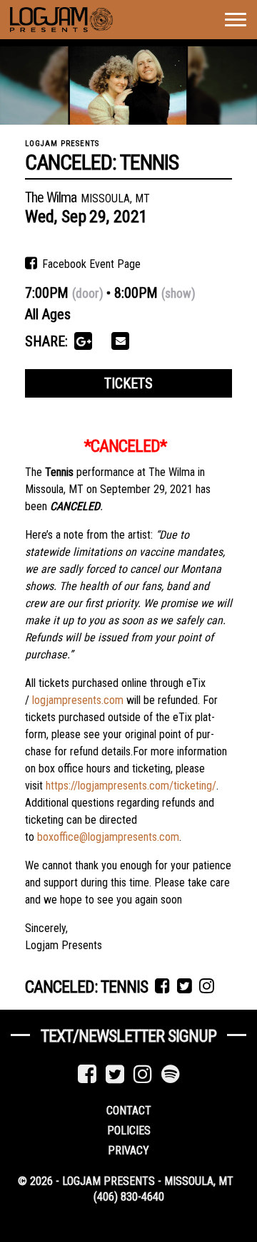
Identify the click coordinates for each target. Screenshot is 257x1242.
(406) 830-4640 (129, 1197)
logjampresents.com (78, 700)
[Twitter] (115, 1074)
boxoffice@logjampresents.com (108, 837)
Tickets (128, 383)
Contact (128, 1110)
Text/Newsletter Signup (128, 1036)
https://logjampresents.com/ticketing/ (131, 785)
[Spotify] (170, 1074)
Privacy (128, 1150)
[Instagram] (143, 1074)
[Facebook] (87, 1074)
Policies (129, 1130)
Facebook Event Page (90, 264)
